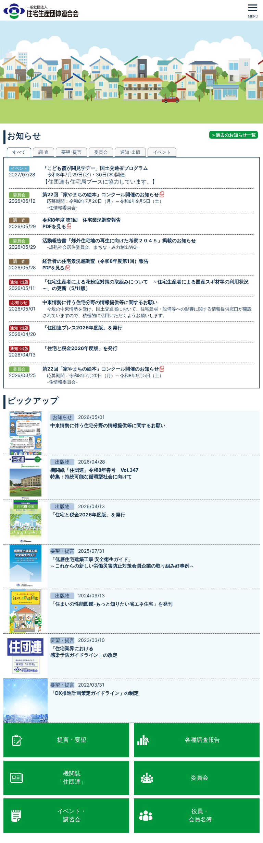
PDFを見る (54, 226)
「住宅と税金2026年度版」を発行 (79, 348)
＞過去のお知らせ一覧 (233, 135)
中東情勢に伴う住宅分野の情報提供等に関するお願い (100, 302)
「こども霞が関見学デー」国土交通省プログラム (95, 168)
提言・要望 (71, 739)
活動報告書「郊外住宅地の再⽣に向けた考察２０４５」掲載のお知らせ (119, 240)
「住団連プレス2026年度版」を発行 (82, 327)
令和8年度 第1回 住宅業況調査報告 (81, 220)
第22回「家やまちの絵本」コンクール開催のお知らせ (100, 194)
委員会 (199, 777)
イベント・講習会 (71, 815)
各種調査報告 (202, 739)
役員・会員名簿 (200, 815)
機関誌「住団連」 (71, 777)
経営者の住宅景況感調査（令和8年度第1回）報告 (95, 261)
